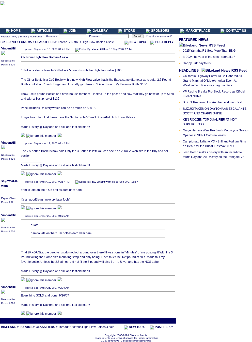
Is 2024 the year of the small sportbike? (209, 57)
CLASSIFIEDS (45, 42)
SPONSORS (160, 30)
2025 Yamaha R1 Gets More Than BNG (209, 50)
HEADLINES (189, 70)
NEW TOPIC (137, 42)
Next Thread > (166, 320)
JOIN (72, 30)
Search (23, 36)
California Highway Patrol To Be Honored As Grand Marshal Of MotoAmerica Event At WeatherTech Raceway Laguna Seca (212, 80)
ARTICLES (45, 30)
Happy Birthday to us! (197, 63)
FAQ (14, 36)
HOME (16, 30)
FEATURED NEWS (193, 40)
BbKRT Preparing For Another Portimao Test (212, 102)
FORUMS (25, 42)
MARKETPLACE (198, 30)
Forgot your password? (159, 36)
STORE (129, 30)
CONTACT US (236, 30)
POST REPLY (164, 42)
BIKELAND (8, 42)
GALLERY (100, 30)
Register (5, 36)
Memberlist (36, 36)
